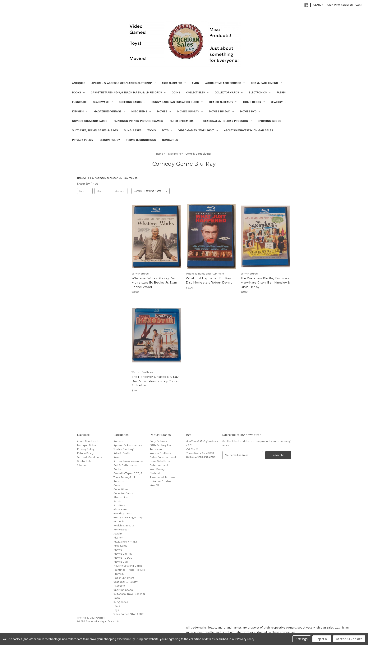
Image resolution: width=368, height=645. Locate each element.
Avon (195, 83)
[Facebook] (306, 5)
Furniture (79, 102)
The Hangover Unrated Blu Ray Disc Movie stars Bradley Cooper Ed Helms (155, 381)
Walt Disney (157, 469)
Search (318, 4)
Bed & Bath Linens (264, 83)
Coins (176, 92)
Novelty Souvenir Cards (89, 121)
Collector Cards (227, 92)
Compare (155, 236)
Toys (165, 130)
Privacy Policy (82, 140)
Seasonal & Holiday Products (225, 121)
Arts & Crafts (172, 83)
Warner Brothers (160, 453)
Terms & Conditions (141, 140)
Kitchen (78, 111)
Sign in (332, 4)
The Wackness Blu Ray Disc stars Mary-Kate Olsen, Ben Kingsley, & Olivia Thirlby (265, 282)
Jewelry (277, 102)
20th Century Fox (160, 445)
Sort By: (138, 190)
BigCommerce (97, 617)
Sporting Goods (269, 121)
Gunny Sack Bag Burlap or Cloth (175, 102)
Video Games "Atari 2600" (196, 130)
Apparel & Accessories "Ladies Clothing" (121, 83)
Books (76, 92)
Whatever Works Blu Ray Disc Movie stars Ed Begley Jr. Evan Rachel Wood (154, 282)
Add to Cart (157, 243)
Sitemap (82, 465)
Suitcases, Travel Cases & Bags (95, 130)
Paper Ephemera (181, 121)
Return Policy (109, 140)
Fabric (281, 92)
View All (154, 485)
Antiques (78, 83)
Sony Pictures (158, 441)
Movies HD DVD (219, 111)
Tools (152, 130)
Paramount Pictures (162, 477)
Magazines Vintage (108, 111)
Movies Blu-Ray (188, 111)
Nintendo (155, 473)
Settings (302, 639)
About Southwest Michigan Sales (248, 130)
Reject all (321, 639)
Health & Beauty (221, 102)
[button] (92, 630)
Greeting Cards (130, 102)
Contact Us (170, 140)
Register (347, 4)
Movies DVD (248, 111)
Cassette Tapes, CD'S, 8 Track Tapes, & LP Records (126, 92)
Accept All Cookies (349, 639)
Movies (162, 111)
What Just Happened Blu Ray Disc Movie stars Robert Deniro (209, 280)
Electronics (258, 92)
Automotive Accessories (223, 83)
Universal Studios (160, 481)
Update (120, 191)
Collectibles (195, 92)
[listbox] (156, 191)
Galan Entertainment (163, 457)
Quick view (156, 229)
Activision (156, 449)
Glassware (101, 102)
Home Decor (252, 102)
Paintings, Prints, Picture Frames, (138, 121)
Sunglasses (132, 130)
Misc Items (139, 111)
